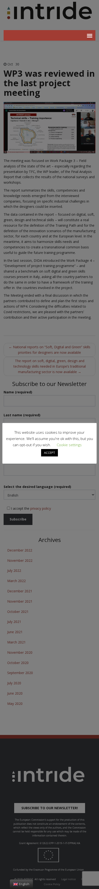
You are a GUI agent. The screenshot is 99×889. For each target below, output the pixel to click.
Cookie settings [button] (69, 444)
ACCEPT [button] (49, 452)
